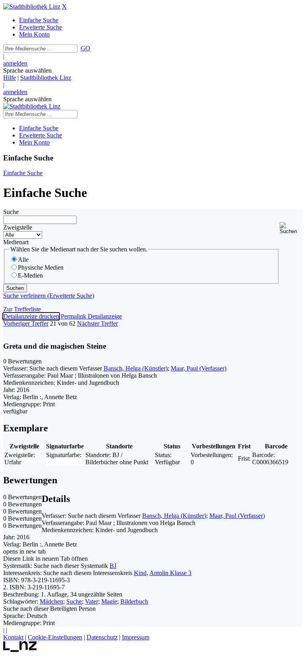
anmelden (15, 63)
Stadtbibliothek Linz (45, 77)
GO (85, 48)
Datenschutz (102, 637)
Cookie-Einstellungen (55, 637)
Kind (140, 572)
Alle (23, 259)
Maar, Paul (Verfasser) (198, 368)
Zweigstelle (17, 227)
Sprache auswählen (27, 70)
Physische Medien (41, 267)
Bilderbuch (134, 601)
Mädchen (51, 601)
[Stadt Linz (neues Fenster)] (20, 650)
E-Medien (30, 275)
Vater (91, 601)
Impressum (135, 637)
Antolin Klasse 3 (170, 572)
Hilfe (9, 77)
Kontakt (13, 637)
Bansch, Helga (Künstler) (136, 368)
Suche (11, 211)
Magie (109, 601)
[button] (291, 228)
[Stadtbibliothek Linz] (31, 6)
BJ (113, 565)
